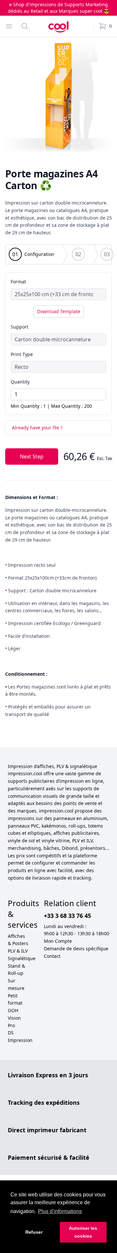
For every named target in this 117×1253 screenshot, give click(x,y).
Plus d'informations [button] (60, 1211)
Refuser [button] (34, 1232)
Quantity (20, 382)
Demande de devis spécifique (76, 948)
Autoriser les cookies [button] (83, 1232)
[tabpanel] (58, 96)
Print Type (22, 354)
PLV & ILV (18, 951)
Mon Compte (58, 941)
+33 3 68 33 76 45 (67, 916)
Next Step (32, 456)
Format (18, 281)
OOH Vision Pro (14, 1018)
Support (19, 327)
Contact (52, 956)
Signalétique (21, 958)
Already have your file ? (37, 427)
